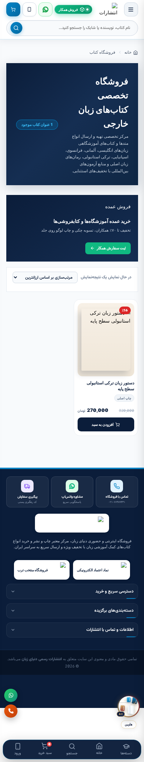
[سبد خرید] (13, 9)
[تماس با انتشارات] (10, 711)
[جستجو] (16, 28)
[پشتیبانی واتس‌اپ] (45, 9)
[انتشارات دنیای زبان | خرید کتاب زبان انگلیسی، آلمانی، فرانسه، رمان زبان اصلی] (108, 9)
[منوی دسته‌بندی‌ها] (131, 9)
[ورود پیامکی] (29, 9)
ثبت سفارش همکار (111, 248)
